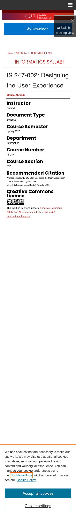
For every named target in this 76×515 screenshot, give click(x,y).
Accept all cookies (38, 493)
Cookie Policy (26, 480)
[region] (38, 479)
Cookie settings (21, 475)
